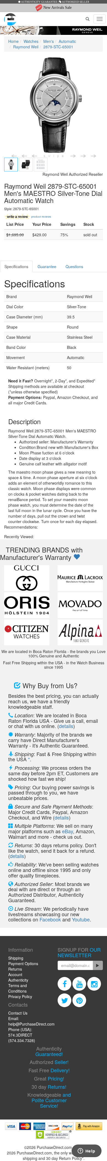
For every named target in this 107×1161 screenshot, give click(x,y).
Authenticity (18, 980)
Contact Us (17, 1013)
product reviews (41, 216)
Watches (31, 41)
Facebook (50, 919)
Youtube (81, 919)
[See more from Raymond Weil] (53, 30)
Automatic (67, 41)
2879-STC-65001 (58, 46)
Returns (15, 969)
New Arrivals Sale (57, 7)
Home (13, 41)
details (66, 725)
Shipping (15, 958)
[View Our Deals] (76, 557)
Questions (74, 266)
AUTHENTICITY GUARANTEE (39, 2)
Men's (48, 41)
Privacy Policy (20, 996)
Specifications (16, 266)
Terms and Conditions (17, 988)
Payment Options (23, 963)
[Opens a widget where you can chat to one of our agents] (86, 1151)
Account (15, 974)
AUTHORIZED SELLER (75, 2)
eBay (67, 831)
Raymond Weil (25, 46)
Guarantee (47, 266)
